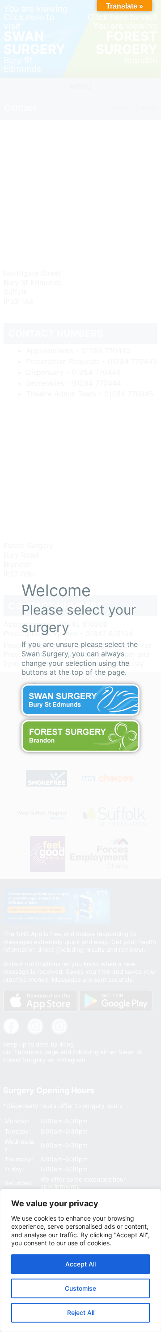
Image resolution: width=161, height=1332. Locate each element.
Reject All (80, 1312)
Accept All (80, 1264)
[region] (80, 1260)
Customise (80, 1288)
